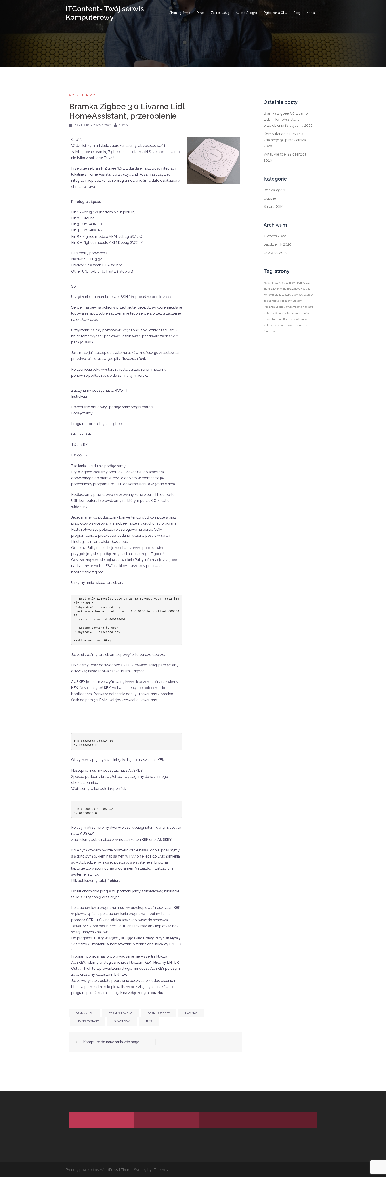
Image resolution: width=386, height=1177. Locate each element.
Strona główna (179, 13)
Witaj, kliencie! (275, 154)
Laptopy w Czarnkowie (289, 306)
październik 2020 (278, 244)
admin (123, 125)
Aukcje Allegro (246, 13)
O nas (200, 13)
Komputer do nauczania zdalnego (111, 1042)
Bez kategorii (274, 190)
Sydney (140, 1170)
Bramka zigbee (159, 1013)
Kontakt (311, 13)
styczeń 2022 (275, 236)
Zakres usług (220, 13)
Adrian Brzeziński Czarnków (280, 282)
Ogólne (270, 198)
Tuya (149, 1021)
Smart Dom (122, 1021)
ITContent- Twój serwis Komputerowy (105, 12)
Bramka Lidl (84, 1013)
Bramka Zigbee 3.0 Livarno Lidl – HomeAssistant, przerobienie (286, 119)
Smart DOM (82, 94)
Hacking (191, 1013)
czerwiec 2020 (276, 252)
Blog (296, 13)
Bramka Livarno (120, 1013)
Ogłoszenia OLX (275, 13)
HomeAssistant (88, 1021)
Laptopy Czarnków (292, 294)
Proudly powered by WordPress (92, 1170)
